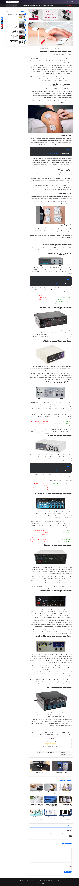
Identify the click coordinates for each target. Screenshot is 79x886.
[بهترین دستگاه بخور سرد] (65, 799)
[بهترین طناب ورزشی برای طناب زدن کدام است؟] (22, 37)
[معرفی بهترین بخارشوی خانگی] (22, 16)
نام (71, 861)
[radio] (55, 743)
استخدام (39, 882)
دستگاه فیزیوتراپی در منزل (53, 752)
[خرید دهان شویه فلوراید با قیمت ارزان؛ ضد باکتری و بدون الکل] (36, 812)
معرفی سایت (32, 5)
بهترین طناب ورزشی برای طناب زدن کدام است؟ (13, 36)
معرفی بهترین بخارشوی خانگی (13, 14)
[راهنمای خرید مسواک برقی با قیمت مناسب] (22, 21)
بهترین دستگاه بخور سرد (67, 804)
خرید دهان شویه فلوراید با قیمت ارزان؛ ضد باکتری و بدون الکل (37, 817)
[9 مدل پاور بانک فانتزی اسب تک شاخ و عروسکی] (22, 32)
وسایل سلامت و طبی (57, 48)
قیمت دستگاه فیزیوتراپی (65, 754)
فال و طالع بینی (39, 5)
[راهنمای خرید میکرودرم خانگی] (50, 812)
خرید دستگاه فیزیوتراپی (65, 752)
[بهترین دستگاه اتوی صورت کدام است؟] (36, 799)
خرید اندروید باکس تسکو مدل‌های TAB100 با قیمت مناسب (14, 41)
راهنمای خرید (46, 5)
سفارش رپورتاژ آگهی (45, 882)
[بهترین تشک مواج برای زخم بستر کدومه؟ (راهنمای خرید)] (50, 799)
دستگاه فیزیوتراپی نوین (41, 752)
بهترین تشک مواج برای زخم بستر (52, 153)
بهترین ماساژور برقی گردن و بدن (52, 283)
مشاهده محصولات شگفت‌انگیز (12, 1)
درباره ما (32, 882)
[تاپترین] (69, 5)
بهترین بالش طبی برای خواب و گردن (37, 791)
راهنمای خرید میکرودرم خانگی (52, 816)
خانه (70, 48)
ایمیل (70, 866)
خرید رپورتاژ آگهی (26, 5)
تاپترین (28, 880)
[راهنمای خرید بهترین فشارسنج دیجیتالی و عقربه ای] (65, 787)
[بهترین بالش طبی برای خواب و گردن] (36, 787)
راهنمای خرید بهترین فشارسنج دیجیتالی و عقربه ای (66, 792)
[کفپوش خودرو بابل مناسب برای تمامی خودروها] (22, 26)
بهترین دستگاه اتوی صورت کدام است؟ (36, 804)
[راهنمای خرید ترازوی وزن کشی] (50, 787)
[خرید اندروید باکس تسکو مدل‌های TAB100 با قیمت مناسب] (22, 42)
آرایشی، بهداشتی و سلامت (65, 48)
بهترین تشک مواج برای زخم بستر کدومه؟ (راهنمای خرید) (51, 805)
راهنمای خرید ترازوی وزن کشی (52, 791)
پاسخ (70, 836)
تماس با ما (36, 882)
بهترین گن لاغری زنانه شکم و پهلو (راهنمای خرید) (66, 817)
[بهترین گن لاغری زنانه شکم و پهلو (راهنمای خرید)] (65, 812)
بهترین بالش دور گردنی (54, 470)
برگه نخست (52, 5)
